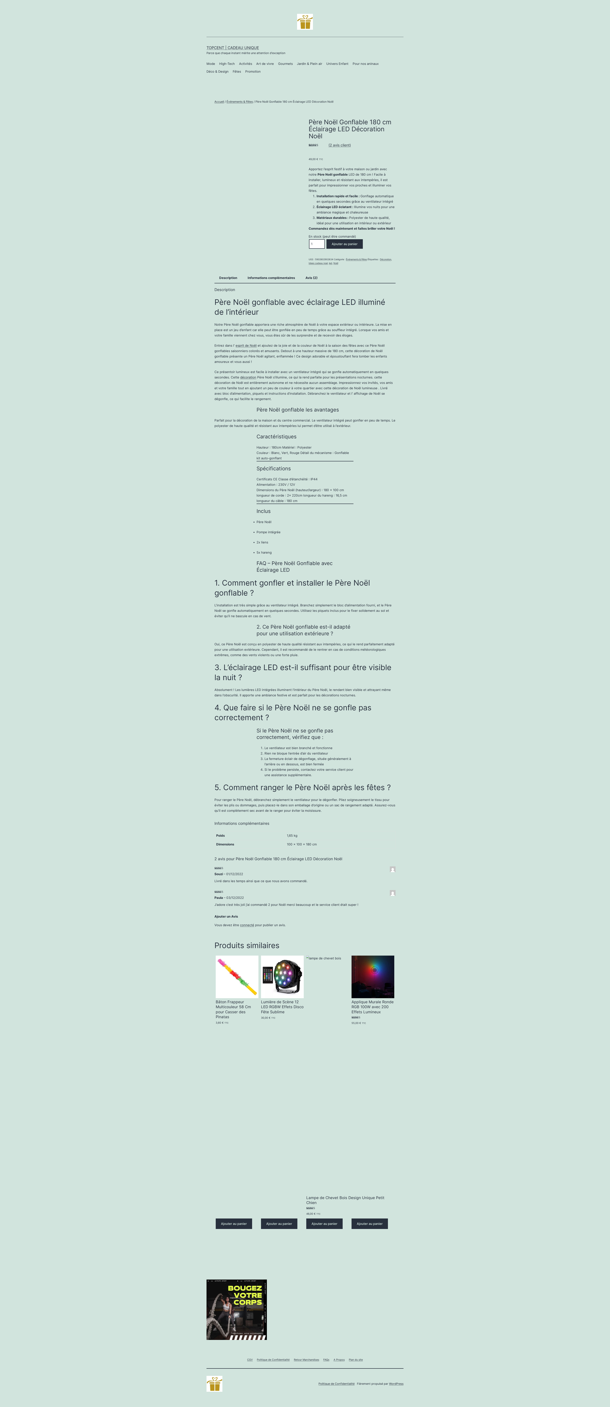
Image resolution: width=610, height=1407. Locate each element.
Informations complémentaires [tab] (271, 278)
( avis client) (340, 145)
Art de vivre (265, 64)
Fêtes (237, 71)
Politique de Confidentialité (337, 1383)
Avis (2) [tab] (311, 278)
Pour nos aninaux (366, 64)
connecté (247, 925)
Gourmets (285, 64)
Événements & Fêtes (240, 101)
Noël (335, 263)
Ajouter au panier (345, 244)
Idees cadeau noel (318, 263)
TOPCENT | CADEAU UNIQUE (233, 47)
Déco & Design (218, 71)
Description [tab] (228, 278)
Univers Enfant (337, 64)
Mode (211, 64)
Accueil (219, 101)
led (330, 263)
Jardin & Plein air (309, 64)
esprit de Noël (246, 345)
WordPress (396, 1383)
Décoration (385, 259)
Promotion (253, 71)
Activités (245, 64)
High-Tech (227, 64)
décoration (248, 377)
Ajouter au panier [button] (234, 1224)
